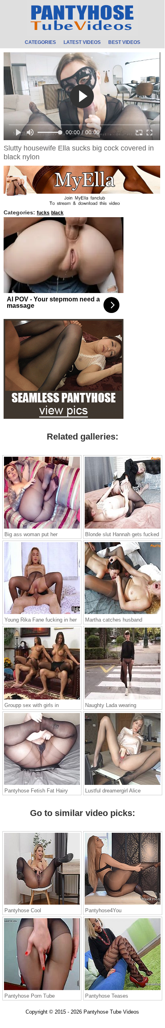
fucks (43, 213)
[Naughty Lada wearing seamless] (122, 699)
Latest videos (82, 42)
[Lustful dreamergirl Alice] (122, 784)
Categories (40, 42)
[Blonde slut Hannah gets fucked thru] (122, 528)
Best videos (124, 42)
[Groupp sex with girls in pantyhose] (42, 699)
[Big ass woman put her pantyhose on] (42, 528)
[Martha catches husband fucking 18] (122, 613)
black (57, 213)
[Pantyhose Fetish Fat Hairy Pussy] (42, 784)
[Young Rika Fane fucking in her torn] (42, 613)
